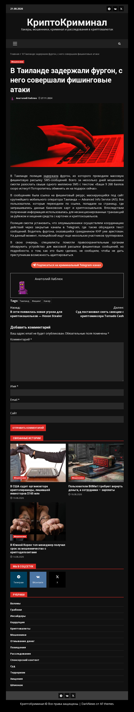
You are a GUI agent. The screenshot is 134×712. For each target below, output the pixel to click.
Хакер (47, 301)
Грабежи (16, 609)
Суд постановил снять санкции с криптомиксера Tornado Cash (100, 312)
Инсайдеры (18, 616)
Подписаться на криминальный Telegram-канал (68, 265)
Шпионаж (16, 685)
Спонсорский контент (24, 660)
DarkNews (88, 704)
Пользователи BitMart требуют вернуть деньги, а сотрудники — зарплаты (96, 463)
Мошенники (17, 62)
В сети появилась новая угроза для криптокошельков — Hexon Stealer (36, 312)
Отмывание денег (22, 641)
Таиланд (24, 301)
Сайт (13, 413)
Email (15, 400)
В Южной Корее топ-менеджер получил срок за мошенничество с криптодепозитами (38, 521)
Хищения (16, 678)
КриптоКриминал (67, 22)
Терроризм (17, 672)
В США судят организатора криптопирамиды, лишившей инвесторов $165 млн (38, 463)
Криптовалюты (20, 628)
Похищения (18, 647)
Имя (14, 386)
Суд (12, 666)
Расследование (20, 653)
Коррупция (17, 622)
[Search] (119, 43)
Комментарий (21, 339)
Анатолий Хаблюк (26, 98)
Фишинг (36, 301)
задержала (50, 176)
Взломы (15, 603)
